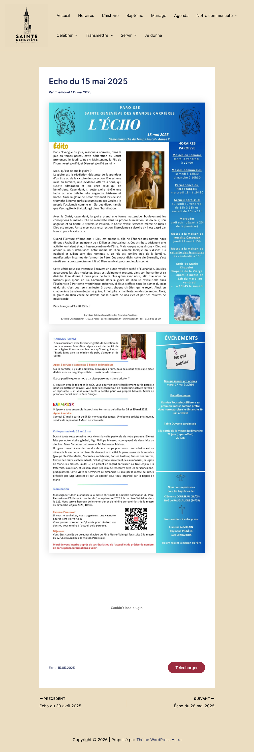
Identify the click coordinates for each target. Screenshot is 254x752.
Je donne (153, 35)
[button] (235, 15)
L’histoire (110, 15)
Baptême (135, 15)
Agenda (181, 15)
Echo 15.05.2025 (62, 668)
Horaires (86, 15)
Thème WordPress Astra (159, 739)
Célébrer (65, 35)
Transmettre (97, 35)
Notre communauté (214, 15)
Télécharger (186, 667)
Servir (126, 35)
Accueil (63, 15)
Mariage (158, 15)
